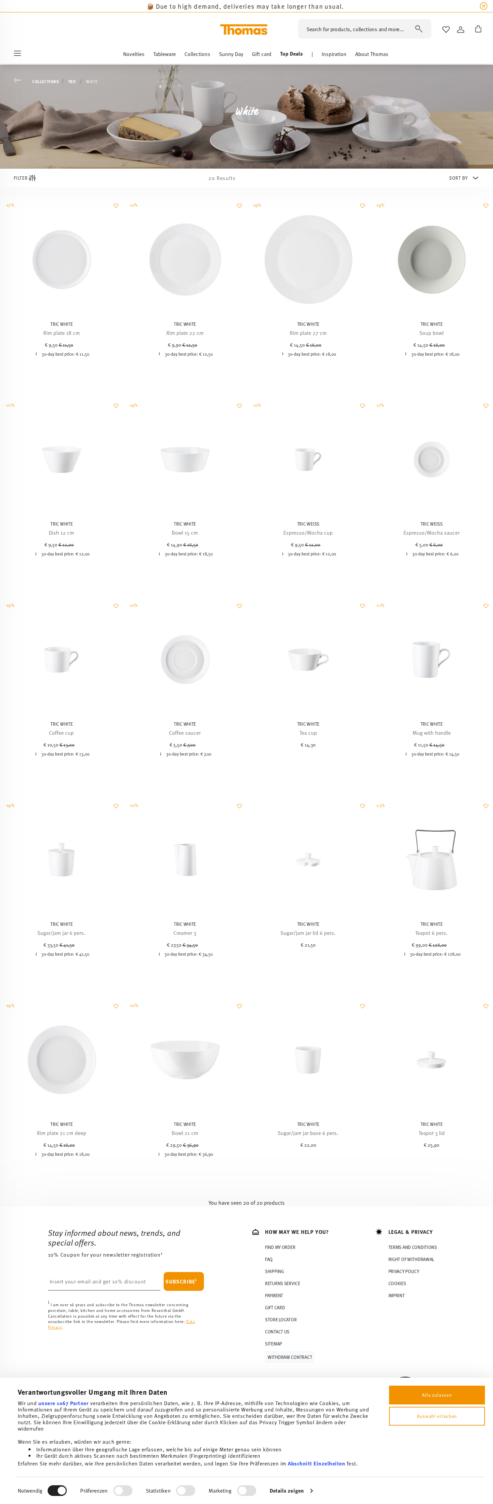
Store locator (280, 1319)
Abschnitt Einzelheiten (316, 1463)
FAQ (269, 1259)
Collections (45, 81)
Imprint (396, 1295)
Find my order (280, 1247)
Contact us (277, 1331)
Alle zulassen (437, 1395)
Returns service (282, 1283)
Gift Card (275, 1307)
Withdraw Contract (290, 1357)
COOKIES (397, 1283)
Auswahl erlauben (437, 1416)
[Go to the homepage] (244, 29)
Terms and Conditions (412, 1247)
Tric (72, 81)
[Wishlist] (115, 209)
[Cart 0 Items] (477, 29)
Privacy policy (403, 1271)
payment (274, 1295)
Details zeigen (287, 1490)
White (92, 81)
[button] (133, 55)
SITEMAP (273, 1343)
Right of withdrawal (411, 1259)
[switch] (122, 1490)
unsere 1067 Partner (63, 1403)
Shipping (274, 1271)
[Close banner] (484, 6)
